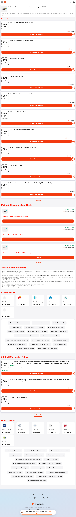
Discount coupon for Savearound (51, 463)
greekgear (51, 429)
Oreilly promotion (60, 323)
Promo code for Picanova (26, 348)
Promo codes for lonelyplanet (35, 327)
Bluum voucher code (15, 472)
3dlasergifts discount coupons (40, 344)
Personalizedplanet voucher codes (25, 463)
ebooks (4, 441)
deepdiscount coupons (56, 327)
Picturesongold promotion (51, 335)
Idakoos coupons (38, 467)
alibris (4, 314)
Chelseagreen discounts (16, 331)
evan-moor (21, 302)
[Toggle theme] (74, 2)
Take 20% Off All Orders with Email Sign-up (15, 216)
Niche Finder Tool (47, 494)
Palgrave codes (16, 455)
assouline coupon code (61, 340)
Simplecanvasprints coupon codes (17, 340)
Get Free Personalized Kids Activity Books (15, 234)
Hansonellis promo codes (41, 340)
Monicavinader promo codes (59, 450)
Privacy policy (39, 507)
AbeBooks (66, 429)
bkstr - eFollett (6, 429)
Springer (20, 429)
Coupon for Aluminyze (20, 467)
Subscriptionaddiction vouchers (23, 476)
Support (45, 498)
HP (49, 302)
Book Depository (38, 302)
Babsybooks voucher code (38, 480)
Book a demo (27, 494)
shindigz (35, 429)
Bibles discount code (55, 467)
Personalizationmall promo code (36, 450)
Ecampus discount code (42, 323)
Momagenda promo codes (35, 472)
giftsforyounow (7, 302)
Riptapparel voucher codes (34, 455)
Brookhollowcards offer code (48, 348)
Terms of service (47, 507)
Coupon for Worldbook (59, 331)
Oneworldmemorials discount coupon (29, 459)
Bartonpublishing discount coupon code (50, 476)
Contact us (38, 498)
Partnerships (36, 494)
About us (31, 498)
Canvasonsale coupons (14, 450)
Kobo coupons (16, 327)
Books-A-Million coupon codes (19, 323)
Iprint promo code (60, 344)
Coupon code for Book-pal (17, 344)
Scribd (65, 302)
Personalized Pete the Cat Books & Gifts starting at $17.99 (19, 252)
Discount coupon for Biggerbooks (27, 335)
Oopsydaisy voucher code (56, 455)
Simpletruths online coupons (38, 331)
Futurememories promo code (57, 472)
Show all (38, 200)
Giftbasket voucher (52, 459)
